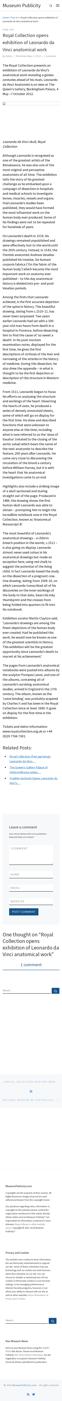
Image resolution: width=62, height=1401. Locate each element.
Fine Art (15, 17)
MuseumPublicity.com (25, 1385)
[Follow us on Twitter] (33, 1394)
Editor (9, 56)
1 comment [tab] (31, 964)
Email (15, 887)
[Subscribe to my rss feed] (28, 1394)
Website (18, 901)
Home (6, 17)
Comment (19, 848)
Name (15, 874)
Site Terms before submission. (29, 1354)
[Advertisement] (31, 1031)
